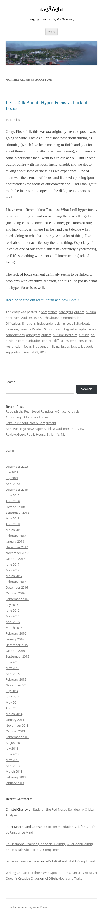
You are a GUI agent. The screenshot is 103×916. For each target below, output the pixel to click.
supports (12, 352)
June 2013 (12, 754)
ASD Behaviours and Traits (63, 878)
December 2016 (17, 587)
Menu (51, 31)
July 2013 (12, 748)
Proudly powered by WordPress (26, 907)
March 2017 (14, 576)
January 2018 (15, 541)
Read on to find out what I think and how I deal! (42, 300)
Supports (50, 329)
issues (65, 346)
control (47, 340)
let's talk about (81, 346)
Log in (10, 450)
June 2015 (12, 662)
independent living (46, 346)
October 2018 (15, 507)
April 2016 (13, 622)
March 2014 (14, 714)
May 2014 (12, 702)
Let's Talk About (77, 323)
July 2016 (12, 604)
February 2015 (16, 679)
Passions (12, 329)
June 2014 (12, 696)
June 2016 (12, 610)
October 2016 (15, 593)
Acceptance (49, 312)
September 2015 (17, 656)
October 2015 (15, 650)
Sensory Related (31, 329)
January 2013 (15, 783)
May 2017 (12, 570)
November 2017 (17, 553)
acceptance (83, 329)
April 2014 (13, 708)
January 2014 (15, 720)
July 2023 (12, 472)
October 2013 (15, 731)
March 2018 (14, 530)
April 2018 (13, 524)
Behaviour (49, 317)
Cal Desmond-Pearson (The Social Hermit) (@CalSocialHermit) (49, 844)
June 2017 (12, 564)
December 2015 (17, 645)
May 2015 (12, 668)
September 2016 (17, 599)
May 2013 (12, 760)
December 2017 (17, 547)
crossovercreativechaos (22, 861)
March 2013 (14, 771)
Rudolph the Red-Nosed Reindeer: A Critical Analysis (42, 411)
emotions (77, 340)
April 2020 (13, 484)
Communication (69, 317)
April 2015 (13, 673)
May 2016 (12, 616)
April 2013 (13, 766)
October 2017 (15, 558)
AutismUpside (31, 317)
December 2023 (17, 466)
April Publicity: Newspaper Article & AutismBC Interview (45, 428)
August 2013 (14, 743)
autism (46, 335)
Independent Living (51, 323)
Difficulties (13, 323)
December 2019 (17, 489)
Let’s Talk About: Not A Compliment (31, 423)
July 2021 (12, 478)
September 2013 (17, 737)
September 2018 (17, 512)
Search (10, 382)
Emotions (29, 323)
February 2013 (16, 777)
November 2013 (17, 725)
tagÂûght (51, 9)
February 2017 (16, 581)
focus (28, 346)
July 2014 (12, 691)
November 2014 (17, 685)
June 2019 (12, 495)
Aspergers (66, 312)
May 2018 (12, 518)
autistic (84, 335)
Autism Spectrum (65, 335)
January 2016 (15, 639)
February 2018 (16, 535)
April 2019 (13, 501)
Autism (79, 312)
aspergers (33, 335)
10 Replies (13, 119)
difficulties (61, 340)
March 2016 (14, 627)
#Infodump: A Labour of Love (27, 417)
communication (29, 340)
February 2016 (16, 633)
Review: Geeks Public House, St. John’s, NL (35, 434)
